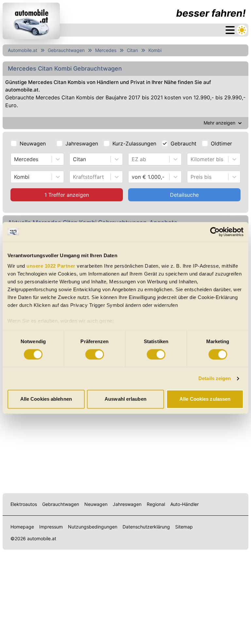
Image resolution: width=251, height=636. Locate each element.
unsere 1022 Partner (50, 266)
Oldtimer (221, 143)
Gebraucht (183, 143)
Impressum (51, 526)
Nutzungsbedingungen (92, 526)
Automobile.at (22, 50)
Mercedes (105, 50)
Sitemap (184, 526)
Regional (156, 504)
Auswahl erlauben (125, 399)
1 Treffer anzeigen (66, 195)
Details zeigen (214, 378)
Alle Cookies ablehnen (46, 399)
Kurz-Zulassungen (134, 143)
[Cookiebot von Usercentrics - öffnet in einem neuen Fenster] (214, 232)
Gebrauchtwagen (66, 50)
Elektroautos (23, 504)
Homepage (22, 526)
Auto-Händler (184, 504)
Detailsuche (184, 195)
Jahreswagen (81, 143)
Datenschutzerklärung (146, 526)
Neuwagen (33, 143)
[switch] (94, 354)
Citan (132, 50)
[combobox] (15, 159)
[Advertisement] (125, 438)
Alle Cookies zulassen (204, 399)
